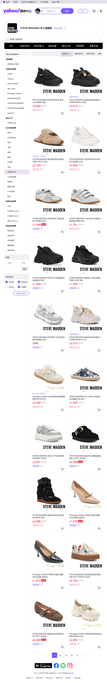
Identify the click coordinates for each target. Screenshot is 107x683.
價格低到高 (79, 53)
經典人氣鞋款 (16, 39)
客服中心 (29, 677)
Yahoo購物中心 (17, 11)
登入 (83, 11)
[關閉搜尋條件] (41, 11)
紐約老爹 (52, 45)
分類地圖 (77, 677)
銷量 (99, 53)
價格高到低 (90, 53)
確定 (24, 269)
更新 (71, 673)
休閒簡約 (80, 45)
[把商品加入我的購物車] (62, 113)
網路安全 (59, 677)
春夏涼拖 (94, 45)
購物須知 (49, 677)
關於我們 (39, 677)
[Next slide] (64, 76)
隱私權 (68, 677)
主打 (11, 45)
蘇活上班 (66, 45)
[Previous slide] (33, 76)
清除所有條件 (21, 293)
